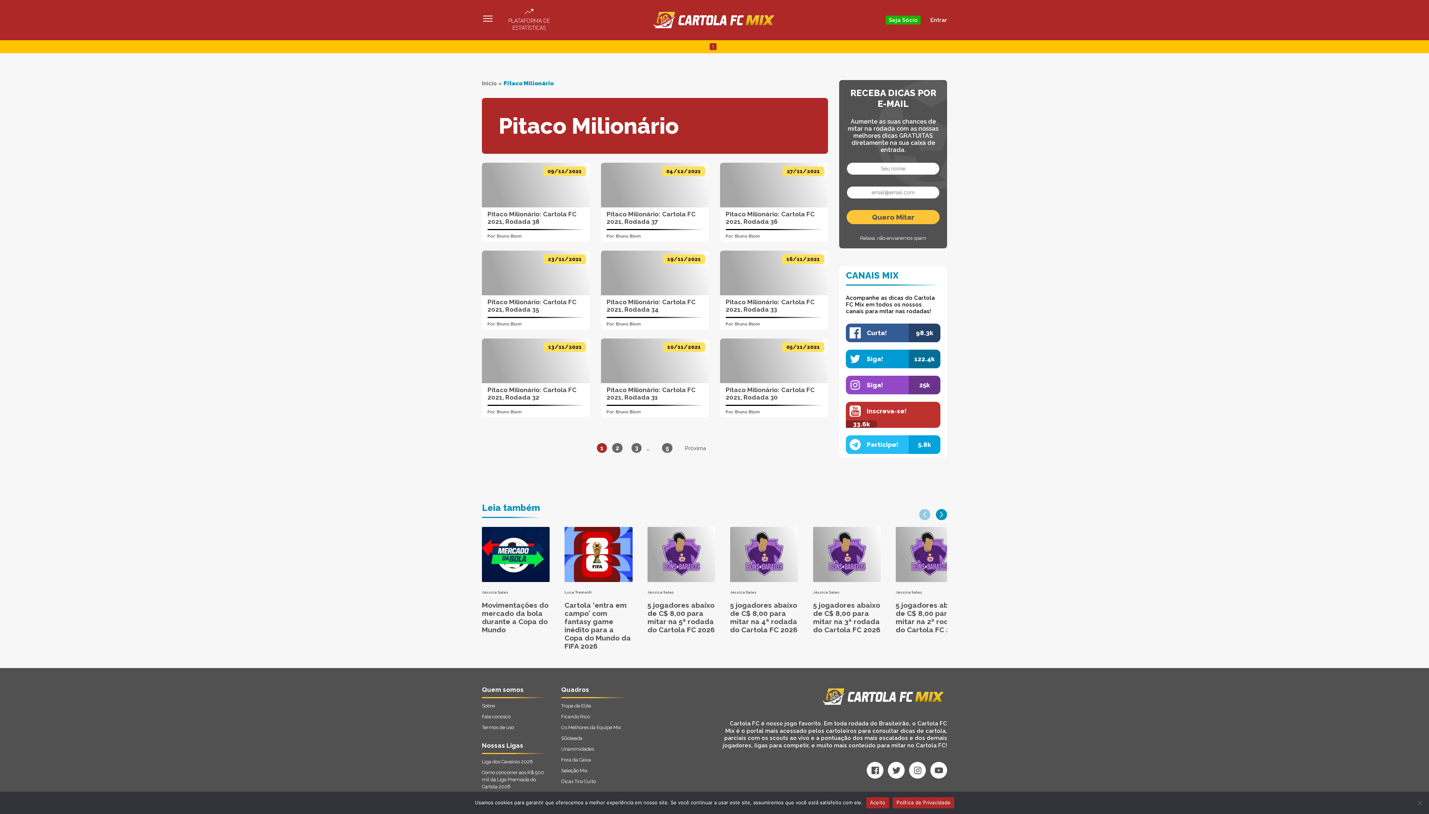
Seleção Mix (574, 770)
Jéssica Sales (495, 592)
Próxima (695, 448)
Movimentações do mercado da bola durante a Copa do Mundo (515, 617)
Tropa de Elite (576, 706)
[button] (924, 514)
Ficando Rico (575, 716)
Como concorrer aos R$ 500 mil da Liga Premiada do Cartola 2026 (513, 779)
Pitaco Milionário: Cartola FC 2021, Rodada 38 (531, 217)
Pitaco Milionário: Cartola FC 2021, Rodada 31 (651, 393)
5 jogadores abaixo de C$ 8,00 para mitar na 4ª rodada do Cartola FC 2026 (763, 617)
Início (489, 83)
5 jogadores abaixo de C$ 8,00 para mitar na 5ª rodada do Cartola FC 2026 (681, 617)
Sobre (488, 706)
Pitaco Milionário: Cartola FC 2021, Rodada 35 (531, 305)
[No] (1419, 803)
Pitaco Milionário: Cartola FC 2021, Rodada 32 (531, 393)
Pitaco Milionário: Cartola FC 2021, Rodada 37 (651, 217)
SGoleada (571, 738)
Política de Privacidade (923, 802)
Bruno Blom (509, 236)
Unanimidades (577, 749)
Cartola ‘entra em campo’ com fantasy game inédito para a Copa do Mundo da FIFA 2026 (598, 625)
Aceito (878, 802)
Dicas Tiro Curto (578, 781)
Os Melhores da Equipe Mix (591, 727)
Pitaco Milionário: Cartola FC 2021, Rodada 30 (770, 393)
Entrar (938, 20)
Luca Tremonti (578, 592)
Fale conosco (496, 716)
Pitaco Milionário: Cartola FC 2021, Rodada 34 (651, 305)
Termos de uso (498, 727)
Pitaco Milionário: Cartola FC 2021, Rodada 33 (770, 305)
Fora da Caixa (576, 760)
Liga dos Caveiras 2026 (507, 761)
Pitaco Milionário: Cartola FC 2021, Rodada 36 (770, 217)
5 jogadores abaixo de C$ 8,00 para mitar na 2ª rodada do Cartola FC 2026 (929, 617)
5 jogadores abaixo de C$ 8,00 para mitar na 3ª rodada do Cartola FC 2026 (846, 617)
